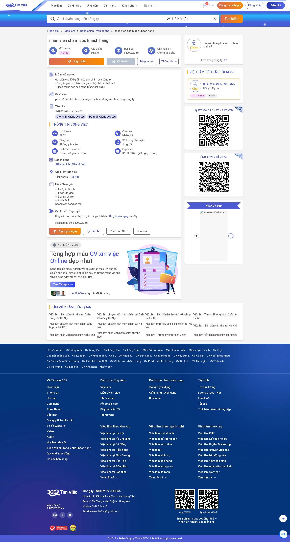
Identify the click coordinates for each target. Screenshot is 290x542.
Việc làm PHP (206, 433)
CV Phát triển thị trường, (159, 361)
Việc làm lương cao (161, 466)
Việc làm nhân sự (159, 455)
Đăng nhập (254, 5)
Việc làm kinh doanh (161, 433)
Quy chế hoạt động (58, 453)
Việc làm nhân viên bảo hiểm (215, 466)
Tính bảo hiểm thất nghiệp (214, 409)
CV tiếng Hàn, (112, 350)
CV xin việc (74, 5)
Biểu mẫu (155, 398)
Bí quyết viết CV (110, 409)
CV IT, (112, 355)
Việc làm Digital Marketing (214, 444)
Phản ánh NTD (118, 231)
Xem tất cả (107, 477)
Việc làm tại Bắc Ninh (113, 471)
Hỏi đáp (51, 398)
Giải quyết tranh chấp (60, 420)
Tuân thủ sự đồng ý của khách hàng (69, 447)
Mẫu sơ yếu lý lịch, (199, 350)
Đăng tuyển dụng (160, 387)
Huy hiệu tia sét (56, 442)
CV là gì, (218, 350)
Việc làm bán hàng (160, 460)
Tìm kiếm (231, 19)
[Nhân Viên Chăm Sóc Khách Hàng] (195, 86)
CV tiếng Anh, (74, 350)
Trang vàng (107, 414)
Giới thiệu (53, 387)
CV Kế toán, (79, 355)
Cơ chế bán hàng (57, 458)
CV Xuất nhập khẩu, (218, 355)
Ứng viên (92, 5)
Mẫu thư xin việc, (176, 350)
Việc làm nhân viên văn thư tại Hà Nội (215, 325)
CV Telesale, (217, 361)
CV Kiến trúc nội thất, (95, 361)
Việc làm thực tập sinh (212, 460)
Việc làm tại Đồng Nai (113, 466)
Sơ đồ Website (56, 425)
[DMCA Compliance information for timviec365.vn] (73, 528)
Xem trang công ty (212, 60)
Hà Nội (74, 176)
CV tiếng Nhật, (131, 350)
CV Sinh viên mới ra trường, (63, 361)
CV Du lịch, (182, 361)
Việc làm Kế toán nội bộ (212, 438)
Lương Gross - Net (209, 392)
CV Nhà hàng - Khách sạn (97, 366)
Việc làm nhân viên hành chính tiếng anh (72, 334)
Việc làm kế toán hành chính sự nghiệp (215, 334)
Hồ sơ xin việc (109, 403)
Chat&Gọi (123, 61)
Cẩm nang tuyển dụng (162, 392)
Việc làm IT (156, 449)
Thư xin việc (107, 398)
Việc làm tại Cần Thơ (113, 460)
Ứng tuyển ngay (119, 216)
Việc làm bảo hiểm (160, 444)
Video (50, 431)
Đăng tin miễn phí (230, 5)
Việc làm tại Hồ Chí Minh (115, 438)
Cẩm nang (110, 5)
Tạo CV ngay (61, 284)
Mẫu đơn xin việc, (153, 350)
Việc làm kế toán (159, 471)
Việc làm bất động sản (163, 438)
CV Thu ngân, (200, 361)
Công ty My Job (211, 88)
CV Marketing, (162, 355)
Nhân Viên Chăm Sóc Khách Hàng (220, 84)
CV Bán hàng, (144, 355)
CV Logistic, (72, 366)
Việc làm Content (209, 471)
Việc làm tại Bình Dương (115, 455)
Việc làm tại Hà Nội (112, 433)
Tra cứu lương (206, 387)
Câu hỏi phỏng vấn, (58, 355)
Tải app (202, 403)
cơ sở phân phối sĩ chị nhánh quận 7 (221, 44)
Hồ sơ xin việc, (55, 350)
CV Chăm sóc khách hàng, (126, 361)
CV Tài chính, (55, 366)
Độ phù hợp (147, 61)
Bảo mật (52, 414)
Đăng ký (276, 5)
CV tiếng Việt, (93, 350)
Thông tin (167, 61)
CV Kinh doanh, (98, 355)
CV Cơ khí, (198, 355)
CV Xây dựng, (182, 355)
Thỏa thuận (54, 409)
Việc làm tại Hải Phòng (114, 449)
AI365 (50, 436)
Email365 (204, 398)
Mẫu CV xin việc (110, 392)
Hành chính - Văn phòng (70, 164)
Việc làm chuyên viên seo (213, 449)
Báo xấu (142, 231)
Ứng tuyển (79, 61)
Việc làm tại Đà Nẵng (113, 444)
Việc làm (56, 5)
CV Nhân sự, (125, 355)
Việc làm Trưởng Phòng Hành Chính (165, 334)
